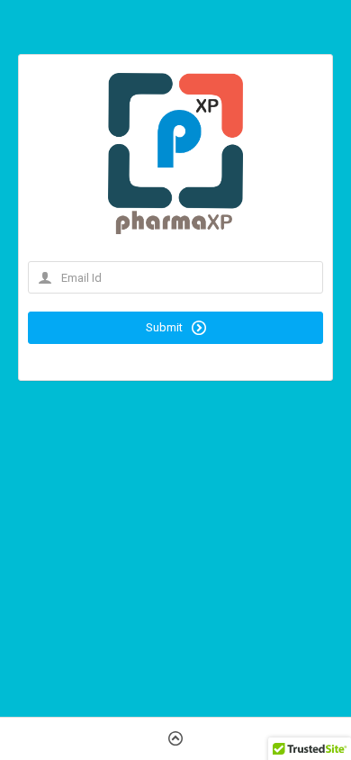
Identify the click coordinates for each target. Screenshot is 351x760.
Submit (165, 327)
